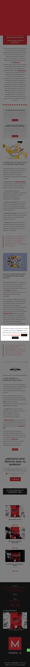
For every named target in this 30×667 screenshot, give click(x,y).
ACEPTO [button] (24, 335)
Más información (15, 335)
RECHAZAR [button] (15, 337)
